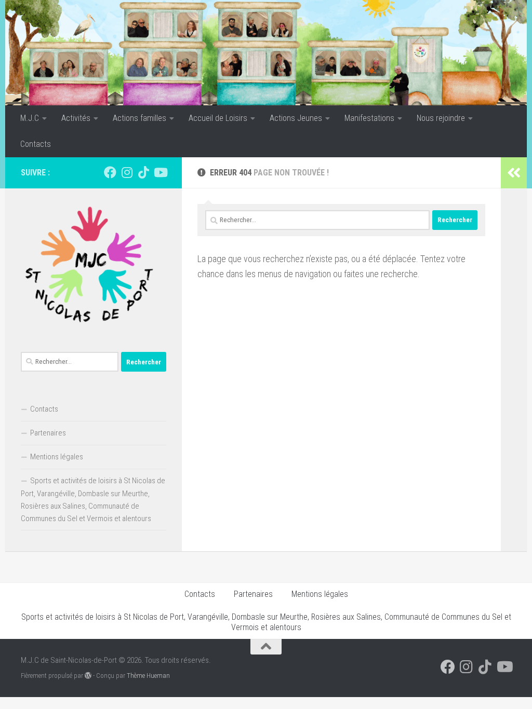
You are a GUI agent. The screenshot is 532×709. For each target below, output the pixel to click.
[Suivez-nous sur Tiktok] (143, 172)
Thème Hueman (148, 675)
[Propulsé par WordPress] (88, 675)
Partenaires (48, 433)
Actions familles (139, 118)
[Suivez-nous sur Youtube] (160, 172)
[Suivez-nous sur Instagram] (127, 172)
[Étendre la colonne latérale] (514, 172)
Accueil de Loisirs (218, 118)
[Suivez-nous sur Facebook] (110, 172)
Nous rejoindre (441, 118)
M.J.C (29, 118)
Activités (75, 118)
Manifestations (369, 118)
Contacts (35, 144)
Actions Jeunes (296, 118)
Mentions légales (56, 456)
